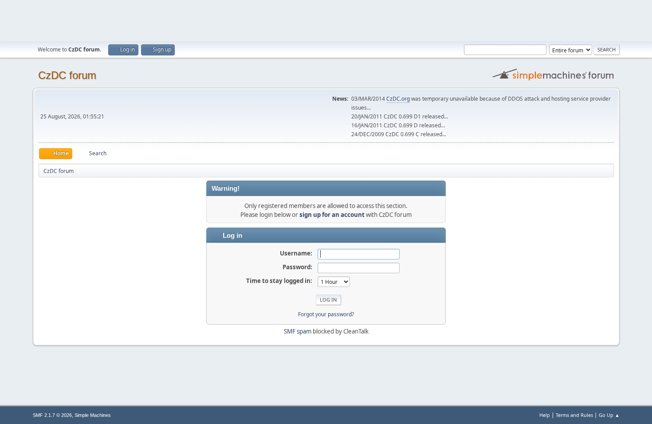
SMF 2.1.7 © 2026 (52, 415)
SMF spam (297, 331)
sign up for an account (332, 215)
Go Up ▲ (609, 415)
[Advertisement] (326, 20)
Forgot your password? (326, 314)
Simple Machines (93, 415)
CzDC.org (398, 98)
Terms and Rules (574, 415)
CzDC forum (67, 75)
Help (544, 415)
